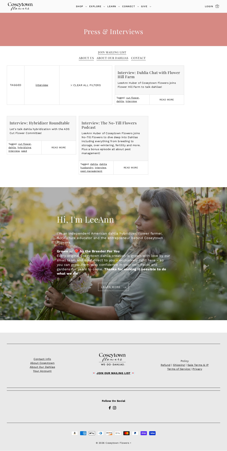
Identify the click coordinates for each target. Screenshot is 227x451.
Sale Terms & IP (198, 365)
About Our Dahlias (112, 58)
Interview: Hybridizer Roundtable (40, 122)
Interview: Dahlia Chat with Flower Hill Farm (149, 74)
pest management (91, 171)
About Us (86, 58)
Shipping (179, 365)
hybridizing (24, 147)
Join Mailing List (112, 52)
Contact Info (42, 359)
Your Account (42, 371)
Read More (167, 99)
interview (42, 85)
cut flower (132, 97)
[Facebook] (110, 408)
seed (24, 151)
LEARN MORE (111, 287)
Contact (138, 58)
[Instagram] (114, 408)
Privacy (197, 369)
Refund (165, 365)
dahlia (120, 101)
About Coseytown (42, 363)
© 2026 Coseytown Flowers (112, 443)
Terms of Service (179, 369)
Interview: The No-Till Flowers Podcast (109, 125)
